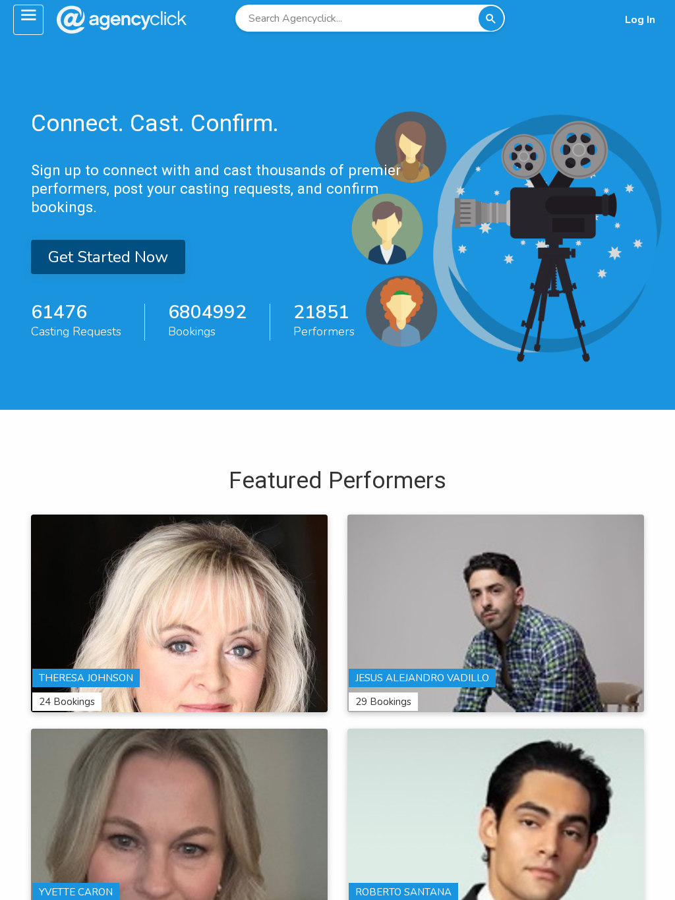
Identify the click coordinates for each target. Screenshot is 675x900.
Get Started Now (108, 256)
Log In (640, 20)
